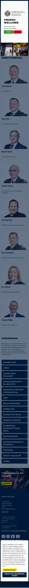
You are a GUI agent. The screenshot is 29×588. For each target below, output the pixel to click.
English (17, 32)
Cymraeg (8, 32)
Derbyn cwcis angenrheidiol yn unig (14, 574)
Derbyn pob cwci (10, 570)
